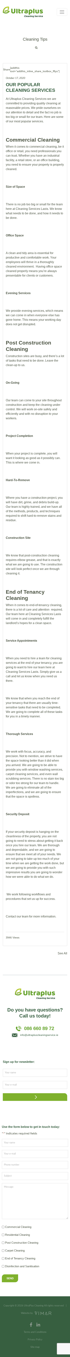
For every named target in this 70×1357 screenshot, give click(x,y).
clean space (43, 623)
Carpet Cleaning (15, 1250)
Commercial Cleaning (18, 1226)
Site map (35, 1347)
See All (62, 953)
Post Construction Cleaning (21, 1242)
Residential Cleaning (17, 1234)
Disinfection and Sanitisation (22, 1266)
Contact (11, 916)
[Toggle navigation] (62, 12)
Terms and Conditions (35, 1332)
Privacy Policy (35, 1339)
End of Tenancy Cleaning (20, 1258)
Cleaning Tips (35, 39)
